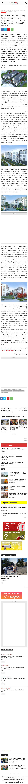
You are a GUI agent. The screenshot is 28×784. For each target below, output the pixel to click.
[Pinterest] (8, 29)
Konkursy (4, 755)
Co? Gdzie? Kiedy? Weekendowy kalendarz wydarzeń (23, 426)
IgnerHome (6, 389)
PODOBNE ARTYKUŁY (8, 416)
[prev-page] (13, 434)
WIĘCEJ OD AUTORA (20, 416)
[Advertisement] (14, 229)
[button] (25, 3)
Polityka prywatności (12, 773)
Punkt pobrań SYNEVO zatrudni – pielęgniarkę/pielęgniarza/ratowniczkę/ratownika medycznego (13, 507)
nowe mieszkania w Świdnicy (6, 390)
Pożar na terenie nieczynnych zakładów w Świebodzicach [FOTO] (17, 473)
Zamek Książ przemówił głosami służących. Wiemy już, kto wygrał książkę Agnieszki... (17, 760)
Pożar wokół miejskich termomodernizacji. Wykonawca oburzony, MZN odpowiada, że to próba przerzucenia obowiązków (5, 428)
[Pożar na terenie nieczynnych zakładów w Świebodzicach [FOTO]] (4, 474)
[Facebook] (2, 29)
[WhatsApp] (12, 29)
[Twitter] (5, 29)
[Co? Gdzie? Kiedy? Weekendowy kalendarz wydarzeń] (23, 422)
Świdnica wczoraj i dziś (9, 555)
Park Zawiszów (4, 392)
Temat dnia (9, 10)
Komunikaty (7, 445)
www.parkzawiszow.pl (7, 350)
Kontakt (18, 773)
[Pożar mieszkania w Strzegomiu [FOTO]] (4, 488)
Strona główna (3, 10)
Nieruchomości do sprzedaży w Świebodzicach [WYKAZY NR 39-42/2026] (12, 463)
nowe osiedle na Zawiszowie (18, 390)
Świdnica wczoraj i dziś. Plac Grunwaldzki (10, 577)
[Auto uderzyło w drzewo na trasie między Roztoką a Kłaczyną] (4, 481)
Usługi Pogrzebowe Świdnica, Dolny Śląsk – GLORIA (13, 513)
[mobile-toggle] (2, 3)
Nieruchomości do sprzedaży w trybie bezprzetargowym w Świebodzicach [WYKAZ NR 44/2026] (12, 450)
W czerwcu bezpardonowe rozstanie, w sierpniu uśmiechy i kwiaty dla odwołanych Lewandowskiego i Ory (14, 428)
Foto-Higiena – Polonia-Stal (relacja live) (21, 409)
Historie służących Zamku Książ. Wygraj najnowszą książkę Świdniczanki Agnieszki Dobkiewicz (17, 767)
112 (3, 469)
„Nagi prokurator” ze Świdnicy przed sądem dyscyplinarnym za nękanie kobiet (18, 494)
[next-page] (15, 434)
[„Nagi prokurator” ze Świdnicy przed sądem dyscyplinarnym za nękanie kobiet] (4, 495)
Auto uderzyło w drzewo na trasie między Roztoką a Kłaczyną (17, 480)
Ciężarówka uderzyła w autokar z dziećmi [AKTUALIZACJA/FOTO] (7, 410)
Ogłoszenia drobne (10, 502)
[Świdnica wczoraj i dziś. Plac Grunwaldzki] (14, 566)
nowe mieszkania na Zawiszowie (16, 389)
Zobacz (3, 661)
